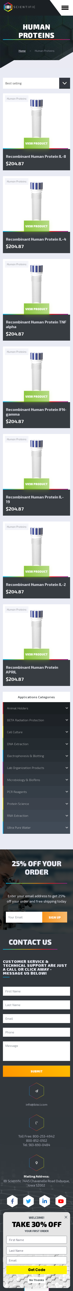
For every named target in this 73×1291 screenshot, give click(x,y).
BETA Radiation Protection (25, 720)
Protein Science (18, 803)
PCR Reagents (17, 792)
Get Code (36, 1269)
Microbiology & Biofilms (23, 780)
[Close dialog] (66, 1217)
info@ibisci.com (36, 1104)
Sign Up (55, 917)
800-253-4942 (44, 1136)
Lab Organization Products (25, 768)
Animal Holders (17, 708)
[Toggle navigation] (65, 7)
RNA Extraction (17, 815)
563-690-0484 (39, 1145)
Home (22, 50)
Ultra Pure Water (19, 827)
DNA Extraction (17, 744)
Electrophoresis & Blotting (25, 756)
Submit (37, 1071)
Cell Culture (15, 732)
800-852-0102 (36, 1140)
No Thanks (36, 1280)
